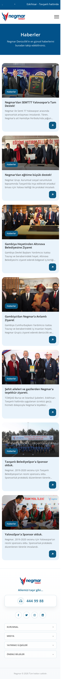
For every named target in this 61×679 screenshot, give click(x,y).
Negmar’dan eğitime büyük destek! (28, 175)
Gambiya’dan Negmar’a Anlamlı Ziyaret (26, 318)
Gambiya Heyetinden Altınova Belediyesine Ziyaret (25, 245)
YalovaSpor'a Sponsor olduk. (23, 534)
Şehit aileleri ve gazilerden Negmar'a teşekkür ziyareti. (29, 390)
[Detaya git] (52, 125)
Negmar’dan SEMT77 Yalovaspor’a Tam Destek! (30, 104)
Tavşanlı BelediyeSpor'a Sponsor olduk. (26, 463)
